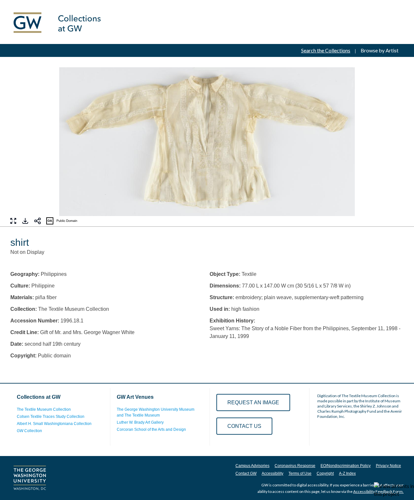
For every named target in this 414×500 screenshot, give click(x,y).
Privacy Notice (388, 465)
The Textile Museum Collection (44, 409)
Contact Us (244, 426)
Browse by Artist (379, 50)
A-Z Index (347, 473)
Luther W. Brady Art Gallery (140, 422)
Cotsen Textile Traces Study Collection (50, 416)
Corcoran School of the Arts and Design (151, 429)
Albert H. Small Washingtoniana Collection (54, 423)
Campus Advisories (252, 465)
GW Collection (29, 431)
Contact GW (245, 473)
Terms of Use (300, 473)
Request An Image (253, 402)
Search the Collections (325, 50)
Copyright (325, 473)
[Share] (37, 220)
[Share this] (37, 221)
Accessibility (272, 473)
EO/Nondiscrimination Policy (346, 465)
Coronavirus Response (295, 465)
